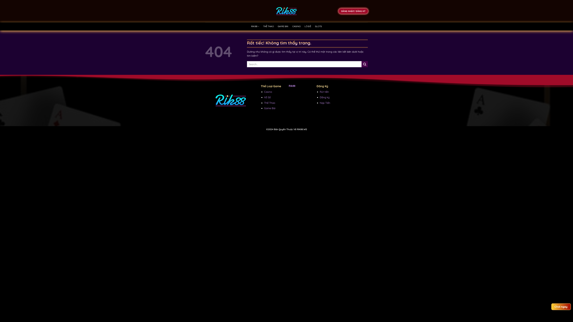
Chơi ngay (561, 307)
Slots (318, 26)
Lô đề (308, 26)
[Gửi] (365, 64)
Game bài (283, 26)
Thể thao (268, 26)
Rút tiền (324, 91)
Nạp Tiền (325, 102)
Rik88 (254, 26)
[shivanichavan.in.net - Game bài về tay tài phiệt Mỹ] (286, 11)
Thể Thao (269, 102)
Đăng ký (325, 97)
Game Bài (269, 108)
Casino (296, 26)
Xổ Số (267, 97)
